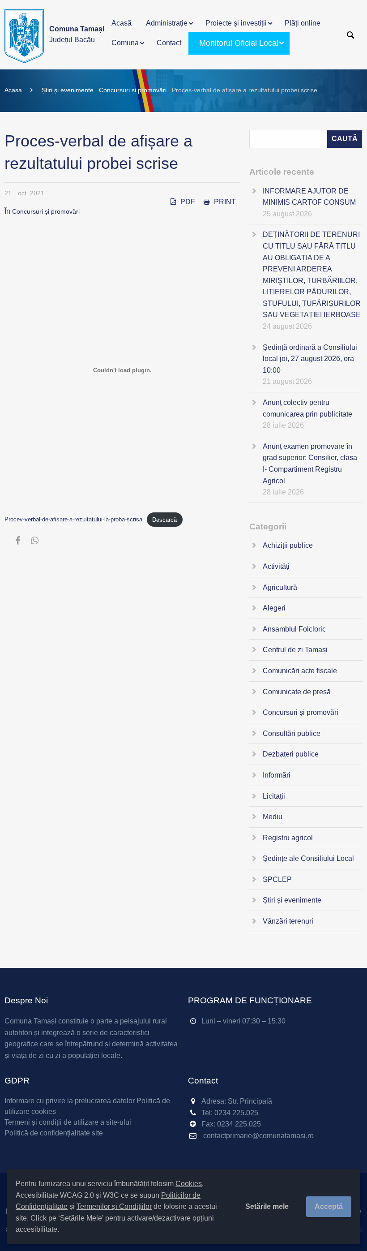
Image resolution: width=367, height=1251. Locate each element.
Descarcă (164, 519)
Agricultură (280, 587)
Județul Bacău (76, 34)
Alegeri (274, 608)
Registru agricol (288, 838)
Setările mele (267, 1206)
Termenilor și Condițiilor (114, 1206)
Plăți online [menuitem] (302, 23)
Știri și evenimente (68, 90)
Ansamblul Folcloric (294, 629)
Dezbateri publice (291, 754)
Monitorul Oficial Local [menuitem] (238, 43)
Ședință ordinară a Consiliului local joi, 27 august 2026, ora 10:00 (310, 359)
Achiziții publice (288, 545)
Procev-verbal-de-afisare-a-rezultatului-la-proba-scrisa (73, 519)
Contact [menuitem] (169, 43)
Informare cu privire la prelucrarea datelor (69, 1101)
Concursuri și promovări (132, 90)
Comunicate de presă (297, 692)
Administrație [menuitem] (167, 23)
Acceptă (329, 1206)
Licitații (274, 796)
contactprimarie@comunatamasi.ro (258, 1135)
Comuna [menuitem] (125, 43)
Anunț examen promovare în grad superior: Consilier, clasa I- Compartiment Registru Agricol (310, 464)
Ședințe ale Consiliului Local (308, 858)
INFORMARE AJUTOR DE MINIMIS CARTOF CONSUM (309, 196)
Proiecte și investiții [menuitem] (236, 23)
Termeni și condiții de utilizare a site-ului (67, 1122)
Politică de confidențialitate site (53, 1133)
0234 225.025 (236, 1113)
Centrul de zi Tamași (295, 649)
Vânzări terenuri (288, 921)
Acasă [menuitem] (121, 23)
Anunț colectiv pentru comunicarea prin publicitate (307, 408)
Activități (276, 566)
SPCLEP (277, 879)
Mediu (272, 817)
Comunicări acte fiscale (300, 671)
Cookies (188, 1183)
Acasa (13, 90)
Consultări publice (291, 733)
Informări (276, 775)
